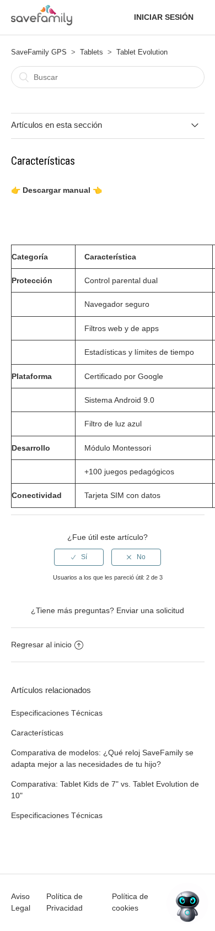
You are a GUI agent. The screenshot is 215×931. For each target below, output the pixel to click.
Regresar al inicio (41, 644)
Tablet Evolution (142, 52)
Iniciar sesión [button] (164, 17)
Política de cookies (130, 902)
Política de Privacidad (64, 902)
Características (37, 732)
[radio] (79, 557)
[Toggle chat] (187, 903)
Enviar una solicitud (150, 610)
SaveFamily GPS (39, 52)
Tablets (91, 52)
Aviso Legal (20, 902)
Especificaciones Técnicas (57, 712)
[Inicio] (42, 22)
